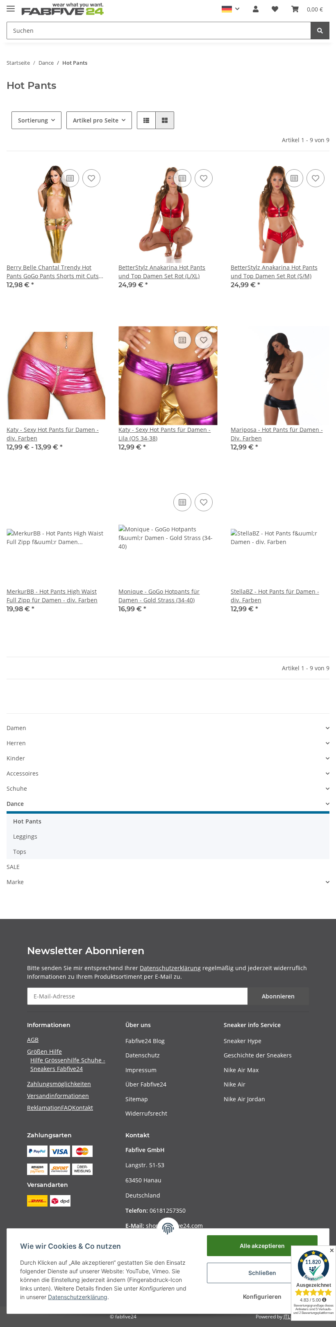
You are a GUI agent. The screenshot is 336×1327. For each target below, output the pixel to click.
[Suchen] (320, 30)
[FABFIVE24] (62, 9)
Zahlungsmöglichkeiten (59, 1084)
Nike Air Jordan (244, 1099)
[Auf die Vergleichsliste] (70, 178)
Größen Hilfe (44, 1051)
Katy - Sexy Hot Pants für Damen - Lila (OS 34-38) (164, 434)
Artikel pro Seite (95, 120)
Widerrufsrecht (146, 1113)
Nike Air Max (241, 1070)
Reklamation (44, 1108)
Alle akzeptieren (262, 1245)
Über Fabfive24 (145, 1084)
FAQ (66, 1108)
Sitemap (136, 1099)
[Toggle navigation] (11, 5)
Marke (15, 882)
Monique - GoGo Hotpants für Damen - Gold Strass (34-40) (159, 596)
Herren (16, 743)
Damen (16, 728)
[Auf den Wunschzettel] (91, 178)
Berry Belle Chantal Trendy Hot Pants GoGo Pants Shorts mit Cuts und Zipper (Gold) (53, 271)
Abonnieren (278, 996)
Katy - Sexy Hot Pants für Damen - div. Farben (53, 434)
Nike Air (234, 1084)
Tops (19, 851)
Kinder (16, 758)
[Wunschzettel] (275, 9)
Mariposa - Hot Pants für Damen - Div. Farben (277, 434)
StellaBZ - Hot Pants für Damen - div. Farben (275, 596)
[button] (230, 9)
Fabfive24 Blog (145, 1041)
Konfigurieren (262, 1296)
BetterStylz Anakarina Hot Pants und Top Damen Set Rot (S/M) (274, 271)
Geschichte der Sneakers (258, 1055)
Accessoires (23, 773)
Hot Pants (27, 821)
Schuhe (17, 788)
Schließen (262, 1272)
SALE (13, 867)
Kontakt (82, 1108)
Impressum (141, 1070)
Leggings (25, 836)
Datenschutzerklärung (170, 968)
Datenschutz (142, 1055)
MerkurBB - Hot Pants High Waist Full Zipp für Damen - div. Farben (52, 596)
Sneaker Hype (242, 1041)
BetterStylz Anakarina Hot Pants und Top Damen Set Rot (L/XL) (161, 271)
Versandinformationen (58, 1096)
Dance (15, 804)
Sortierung (33, 120)
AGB (33, 1039)
